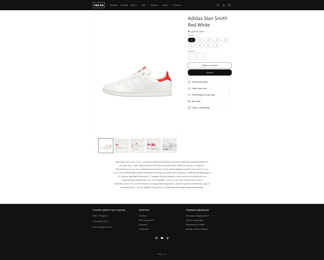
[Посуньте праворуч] (180, 145)
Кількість (191, 51)
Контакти (143, 224)
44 (217, 45)
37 (200, 40)
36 (192, 40)
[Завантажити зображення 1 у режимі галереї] (106, 145)
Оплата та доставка (194, 220)
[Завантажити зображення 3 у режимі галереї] (137, 145)
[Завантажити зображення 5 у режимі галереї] (169, 145)
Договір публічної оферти (197, 229)
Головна (142, 216)
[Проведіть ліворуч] (95, 145)
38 (208, 40)
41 (192, 45)
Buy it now (210, 72)
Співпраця (143, 229)
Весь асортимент (146, 220)
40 (225, 40)
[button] (134, 5)
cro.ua (164, 254)
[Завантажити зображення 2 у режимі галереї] (121, 145)
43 (208, 45)
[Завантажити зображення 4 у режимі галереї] (153, 145)
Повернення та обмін (195, 224)
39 (217, 40)
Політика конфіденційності (198, 216)
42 (200, 45)
